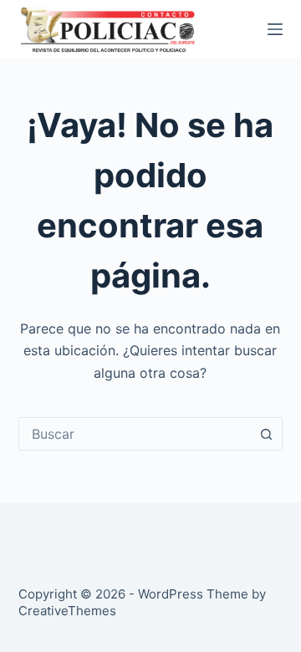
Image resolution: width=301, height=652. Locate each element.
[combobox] (135, 434)
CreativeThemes (67, 611)
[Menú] (275, 29)
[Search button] (266, 434)
